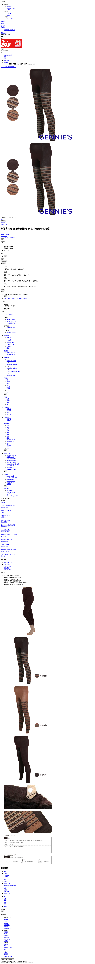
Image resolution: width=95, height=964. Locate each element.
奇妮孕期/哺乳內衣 (11, 455)
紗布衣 (8, 387)
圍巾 (8, 436)
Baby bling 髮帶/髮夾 (12, 477)
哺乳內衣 (9, 337)
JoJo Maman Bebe (11, 481)
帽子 (8, 425)
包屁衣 (8, 381)
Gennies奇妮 (7, 453)
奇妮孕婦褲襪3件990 (12, 364)
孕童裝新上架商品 (11, 332)
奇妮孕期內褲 (10, 457)
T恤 (7, 380)
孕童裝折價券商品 (11, 327)
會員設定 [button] (13, 30)
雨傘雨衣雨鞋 (10, 441)
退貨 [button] (9, 30)
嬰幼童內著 (7, 417)
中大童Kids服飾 (11, 354)
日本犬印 (9, 494)
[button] (47, 10)
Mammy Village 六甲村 (12, 496)
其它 (8, 348)
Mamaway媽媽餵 (11, 492)
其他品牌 (9, 484)
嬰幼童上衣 (7, 378)
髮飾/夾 (8, 427)
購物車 (2, 23)
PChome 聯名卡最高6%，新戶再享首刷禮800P (15, 298)
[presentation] (47, 105)
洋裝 (8, 443)
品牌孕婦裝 (7, 488)
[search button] (1, 52)
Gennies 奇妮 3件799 (12, 321)
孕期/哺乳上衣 (10, 342)
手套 (8, 434)
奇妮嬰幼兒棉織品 (11, 361)
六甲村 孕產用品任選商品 (13, 371)
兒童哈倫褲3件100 (11, 323)
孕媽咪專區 (7, 335)
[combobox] (47, 51)
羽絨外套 (9, 414)
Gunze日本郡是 (10, 479)
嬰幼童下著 (7, 397)
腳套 (8, 438)
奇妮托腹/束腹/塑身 (12, 462)
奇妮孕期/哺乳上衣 (11, 458)
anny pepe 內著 (10, 476)
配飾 (8, 431)
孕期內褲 (9, 339)
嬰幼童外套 (7, 407)
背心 (8, 385)
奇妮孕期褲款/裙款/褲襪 (13, 464)
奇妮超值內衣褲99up (12, 368)
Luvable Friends (10, 482)
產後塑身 (9, 346)
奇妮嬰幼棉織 (10, 467)
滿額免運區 (7, 357)
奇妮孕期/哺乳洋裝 (11, 460)
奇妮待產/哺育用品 (11, 469)
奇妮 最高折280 (11, 319)
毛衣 (8, 390)
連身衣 (8, 383)
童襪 (8, 446)
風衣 (8, 412)
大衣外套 (9, 410)
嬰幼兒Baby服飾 (11, 352)
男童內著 (9, 419)
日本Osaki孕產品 (11, 375)
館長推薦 (6, 351)
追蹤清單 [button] (6, 30)
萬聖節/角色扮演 (11, 439)
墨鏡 (8, 429)
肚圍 (8, 432)
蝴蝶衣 (8, 388)
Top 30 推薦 (10, 314)
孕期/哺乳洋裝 (10, 344)
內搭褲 (8, 400)
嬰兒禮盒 (9, 445)
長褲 (8, 399)
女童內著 (9, 420)
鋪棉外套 (9, 409)
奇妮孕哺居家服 (11, 466)
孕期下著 (9, 341)
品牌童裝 (6, 474)
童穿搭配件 (7, 423)
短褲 (8, 402)
